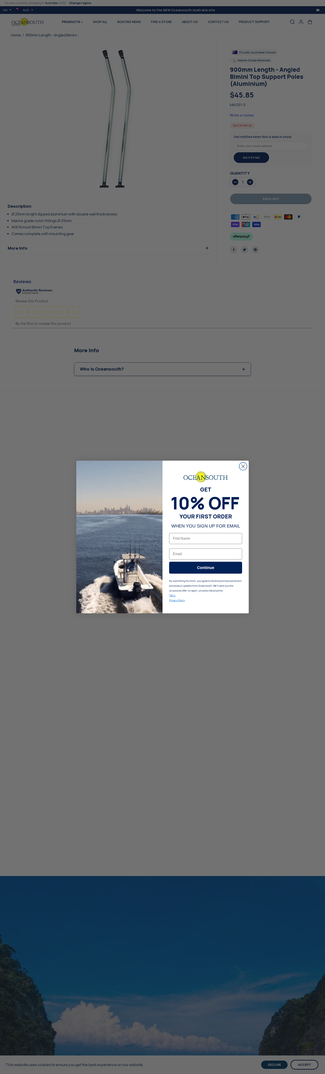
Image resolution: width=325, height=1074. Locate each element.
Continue (205, 567)
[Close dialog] (243, 466)
